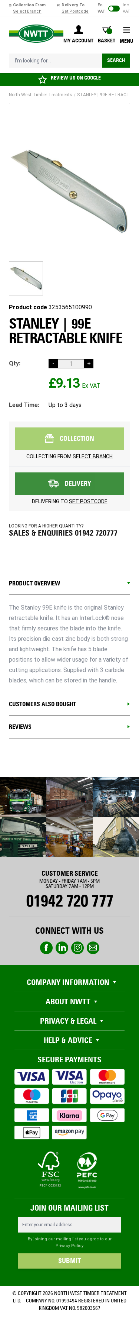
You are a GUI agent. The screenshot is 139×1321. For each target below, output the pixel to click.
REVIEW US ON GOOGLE (76, 78)
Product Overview (34, 583)
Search (116, 60)
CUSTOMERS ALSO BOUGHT (42, 704)
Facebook (46, 948)
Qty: (14, 363)
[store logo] (36, 34)
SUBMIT (69, 1261)
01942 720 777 (69, 901)
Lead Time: (24, 404)
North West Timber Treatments (40, 94)
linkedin (62, 948)
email (93, 948)
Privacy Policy (69, 1245)
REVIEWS (20, 726)
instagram (77, 948)
